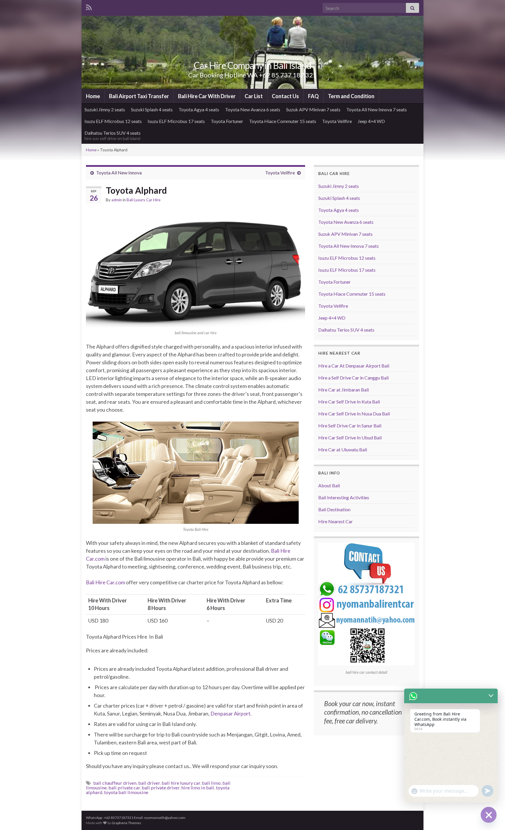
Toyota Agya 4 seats (199, 109)
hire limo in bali (197, 787)
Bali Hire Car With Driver (207, 96)
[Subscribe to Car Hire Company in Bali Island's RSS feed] (89, 6)
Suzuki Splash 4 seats (152, 109)
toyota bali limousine (126, 792)
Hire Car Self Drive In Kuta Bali (349, 401)
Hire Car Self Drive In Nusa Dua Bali (354, 413)
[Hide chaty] (489, 815)
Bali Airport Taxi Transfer (139, 96)
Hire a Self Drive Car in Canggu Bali (353, 377)
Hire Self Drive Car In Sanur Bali (349, 425)
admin (116, 199)
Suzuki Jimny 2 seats (104, 109)
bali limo (211, 783)
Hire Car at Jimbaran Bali (343, 389)
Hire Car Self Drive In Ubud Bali (350, 437)
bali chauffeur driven (114, 783)
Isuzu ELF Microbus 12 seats (113, 121)
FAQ (313, 96)
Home (93, 96)
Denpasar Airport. (231, 713)
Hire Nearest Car (335, 521)
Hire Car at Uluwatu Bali (342, 449)
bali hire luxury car (181, 783)
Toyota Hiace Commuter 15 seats (282, 121)
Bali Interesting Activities (343, 497)
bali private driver (160, 787)
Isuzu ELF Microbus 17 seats (176, 121)
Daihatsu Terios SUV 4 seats (112, 135)
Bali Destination (334, 509)
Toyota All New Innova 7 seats (376, 109)
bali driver (149, 783)
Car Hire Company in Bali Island (252, 65)
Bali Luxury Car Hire (143, 199)
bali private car (124, 787)
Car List (254, 96)
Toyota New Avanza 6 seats (252, 109)
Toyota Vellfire (337, 121)
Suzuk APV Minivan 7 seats (313, 109)
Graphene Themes (126, 823)
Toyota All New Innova (119, 172)
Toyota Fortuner (227, 121)
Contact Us (285, 96)
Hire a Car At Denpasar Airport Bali (353, 365)
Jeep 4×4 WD (371, 121)
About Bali (329, 485)
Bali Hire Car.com (105, 582)
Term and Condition (351, 96)
